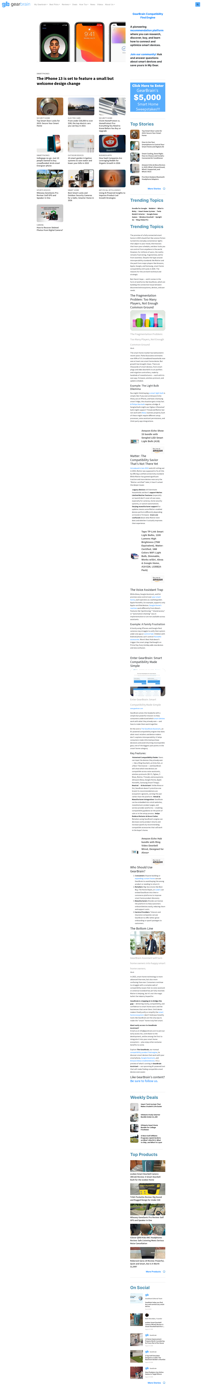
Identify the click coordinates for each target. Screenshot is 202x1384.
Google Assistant (148, 1058)
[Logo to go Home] (16, 4)
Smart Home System (146, 211)
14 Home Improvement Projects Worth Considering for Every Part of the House (154, 1341)
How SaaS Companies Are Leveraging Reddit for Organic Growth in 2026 (110, 160)
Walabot (152, 208)
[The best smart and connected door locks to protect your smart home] (50, 106)
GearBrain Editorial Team (153, 1298)
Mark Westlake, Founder (153, 1319)
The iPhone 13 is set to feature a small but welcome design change (75, 81)
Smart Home (73, 190)
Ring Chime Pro (142, 220)
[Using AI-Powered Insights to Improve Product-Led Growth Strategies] (112, 178)
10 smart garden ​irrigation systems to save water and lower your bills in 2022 (80, 160)
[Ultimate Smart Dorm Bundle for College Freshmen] (134, 1128)
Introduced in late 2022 (139, 468)
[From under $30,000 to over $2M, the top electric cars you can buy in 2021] (81, 106)
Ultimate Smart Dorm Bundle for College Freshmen (149, 1127)
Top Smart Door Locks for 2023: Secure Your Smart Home (48, 123)
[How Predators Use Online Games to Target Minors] (136, 1372)
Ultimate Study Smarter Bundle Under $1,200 (150, 1116)
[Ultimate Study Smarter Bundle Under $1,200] (134, 1118)
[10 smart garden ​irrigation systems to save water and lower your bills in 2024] (81, 143)
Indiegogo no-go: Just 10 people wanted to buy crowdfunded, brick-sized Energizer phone (48, 162)
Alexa (144, 412)
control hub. (149, 634)
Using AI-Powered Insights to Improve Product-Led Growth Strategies (112, 195)
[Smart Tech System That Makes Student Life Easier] (134, 1107)
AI (141, 785)
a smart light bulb (156, 393)
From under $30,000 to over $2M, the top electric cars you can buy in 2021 (80, 123)
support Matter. (156, 492)
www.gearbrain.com (136, 708)
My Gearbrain (40, 4)
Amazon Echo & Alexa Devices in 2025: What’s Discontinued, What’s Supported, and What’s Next (153, 168)
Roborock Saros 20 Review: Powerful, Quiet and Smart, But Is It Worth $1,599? (147, 1263)
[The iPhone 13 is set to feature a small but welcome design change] (81, 41)
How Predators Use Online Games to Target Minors (154, 1373)
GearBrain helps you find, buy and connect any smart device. (154, 1304)
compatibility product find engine (143, 1052)
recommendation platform (146, 30)
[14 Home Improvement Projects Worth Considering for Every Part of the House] (136, 1339)
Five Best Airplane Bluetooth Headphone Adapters (153, 178)
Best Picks (54, 4)
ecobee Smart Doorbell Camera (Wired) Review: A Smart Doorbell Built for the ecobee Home (145, 1177)
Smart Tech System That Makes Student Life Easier (151, 1105)
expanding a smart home (145, 878)
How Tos (83, 4)
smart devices (159, 718)
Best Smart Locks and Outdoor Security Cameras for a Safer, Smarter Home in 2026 (81, 196)
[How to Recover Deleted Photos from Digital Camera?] (50, 213)
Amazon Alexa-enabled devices (142, 1061)
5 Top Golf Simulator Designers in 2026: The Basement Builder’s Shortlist (155, 1358)
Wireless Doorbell (146, 217)
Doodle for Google (139, 208)
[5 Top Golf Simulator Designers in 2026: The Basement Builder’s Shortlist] (136, 1356)
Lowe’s (158, 889)
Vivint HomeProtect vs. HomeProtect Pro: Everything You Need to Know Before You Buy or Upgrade (110, 125)
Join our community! (143, 54)
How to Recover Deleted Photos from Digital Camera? (50, 228)
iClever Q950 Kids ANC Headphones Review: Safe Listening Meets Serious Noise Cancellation (147, 1240)
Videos (100, 4)
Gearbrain (153, 1335)
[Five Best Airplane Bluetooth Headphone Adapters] (134, 180)
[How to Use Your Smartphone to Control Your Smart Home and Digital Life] (134, 145)
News (92, 4)
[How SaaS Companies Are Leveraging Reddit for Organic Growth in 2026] (112, 143)
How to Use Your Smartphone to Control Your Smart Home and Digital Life (153, 144)
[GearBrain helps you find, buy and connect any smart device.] (136, 1299)
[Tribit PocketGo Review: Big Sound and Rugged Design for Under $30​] (147, 1189)
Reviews (65, 4)
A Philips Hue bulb (137, 404)
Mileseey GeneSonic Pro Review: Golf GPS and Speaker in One (47, 195)
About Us (109, 4)
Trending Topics (146, 200)
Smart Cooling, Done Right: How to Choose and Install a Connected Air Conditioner (153, 155)
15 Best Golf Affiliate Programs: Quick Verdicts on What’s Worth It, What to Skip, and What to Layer (151, 1139)
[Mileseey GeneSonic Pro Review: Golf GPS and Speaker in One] (50, 178)
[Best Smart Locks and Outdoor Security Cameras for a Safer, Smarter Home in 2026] (81, 178)
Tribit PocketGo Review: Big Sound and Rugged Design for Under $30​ (146, 1198)
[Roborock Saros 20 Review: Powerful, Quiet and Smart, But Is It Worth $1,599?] (147, 1252)
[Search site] (197, 4)
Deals (74, 4)
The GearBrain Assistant (151, 729)
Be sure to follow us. (144, 1081)
